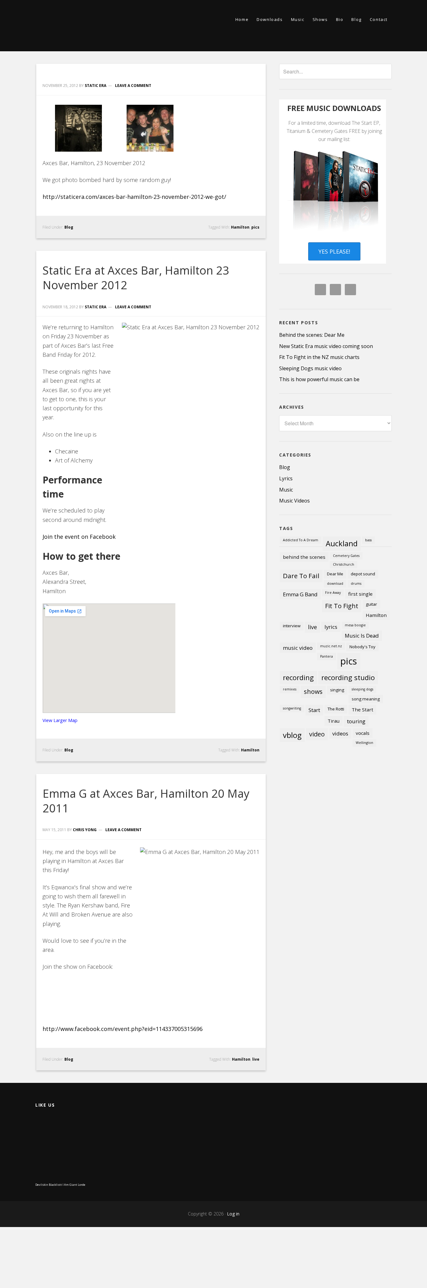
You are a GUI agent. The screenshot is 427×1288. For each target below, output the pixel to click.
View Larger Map (60, 720)
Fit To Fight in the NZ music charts (319, 357)
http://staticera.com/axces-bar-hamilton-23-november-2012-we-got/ (134, 196)
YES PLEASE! (334, 251)
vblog (292, 735)
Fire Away (333, 592)
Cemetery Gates (346, 555)
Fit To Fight (341, 606)
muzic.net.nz (331, 646)
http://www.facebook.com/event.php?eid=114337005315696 (123, 1029)
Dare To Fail (301, 575)
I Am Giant (70, 1185)
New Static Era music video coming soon (326, 346)
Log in (233, 1214)
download (335, 583)
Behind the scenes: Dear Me (311, 334)
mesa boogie (355, 625)
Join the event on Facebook (79, 536)
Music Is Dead (362, 635)
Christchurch (343, 564)
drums (356, 583)
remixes (289, 689)
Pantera (326, 656)
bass (368, 540)
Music (286, 489)
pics (255, 227)
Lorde (81, 1185)
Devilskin (41, 1185)
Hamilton (240, 227)
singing (337, 690)
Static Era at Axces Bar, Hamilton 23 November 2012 (136, 278)
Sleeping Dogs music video (310, 368)
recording (298, 677)
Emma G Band (300, 594)
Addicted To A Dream (300, 540)
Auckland (342, 543)
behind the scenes (304, 557)
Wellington (364, 742)
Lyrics (286, 478)
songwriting (292, 708)
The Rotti (336, 709)
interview (291, 626)
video (317, 734)
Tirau (333, 721)
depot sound (363, 574)
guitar (371, 604)
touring (356, 721)
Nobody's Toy (362, 646)
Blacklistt (55, 1185)
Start (314, 710)
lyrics (330, 626)
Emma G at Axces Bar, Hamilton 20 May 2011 (146, 801)
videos (340, 733)
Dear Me (335, 574)
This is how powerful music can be (319, 379)
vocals (362, 733)
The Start (362, 709)
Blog (68, 227)
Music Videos (294, 500)
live (255, 1059)
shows (313, 691)
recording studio (348, 677)
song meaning (366, 699)
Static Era (91, 25)
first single (360, 594)
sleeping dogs (362, 689)
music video (298, 647)
